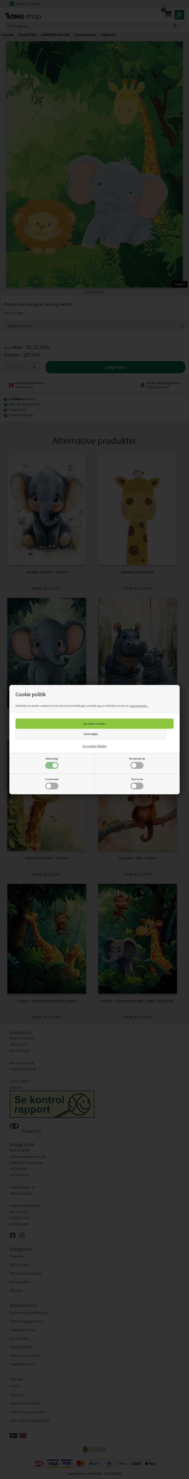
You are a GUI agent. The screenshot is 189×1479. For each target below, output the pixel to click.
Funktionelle (52, 779)
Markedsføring (137, 758)
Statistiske (137, 779)
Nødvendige (52, 758)
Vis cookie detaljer (94, 746)
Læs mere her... (138, 705)
